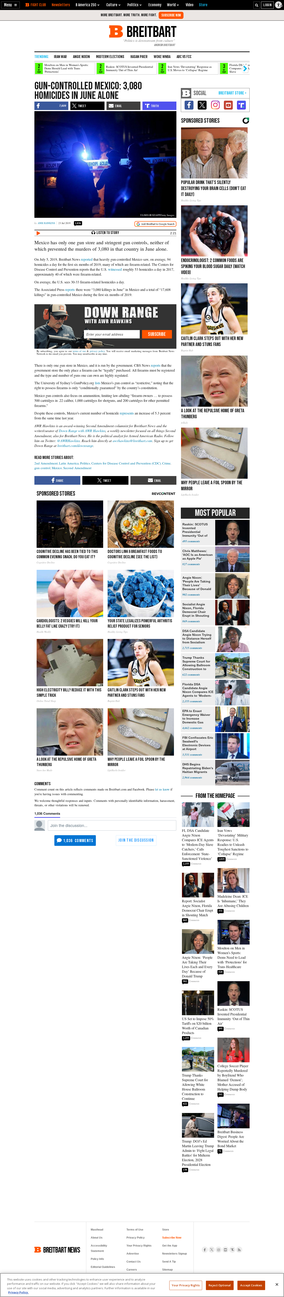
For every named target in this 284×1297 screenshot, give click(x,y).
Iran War (60, 56)
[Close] (277, 1284)
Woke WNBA (162, 56)
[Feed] (239, 1250)
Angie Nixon (81, 56)
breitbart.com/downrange (75, 445)
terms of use (79, 351)
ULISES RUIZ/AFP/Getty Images (157, 215)
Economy (154, 5)
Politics (85, 463)
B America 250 (86, 5)
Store (165, 1229)
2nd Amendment (46, 463)
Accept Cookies (251, 1285)
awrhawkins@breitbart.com (132, 440)
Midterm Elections (110, 56)
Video (189, 5)
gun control (42, 468)
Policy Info (97, 1259)
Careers (131, 1269)
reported (87, 259)
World (171, 5)
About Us (97, 1237)
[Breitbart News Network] (186, 93)
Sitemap (167, 1269)
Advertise (132, 1253)
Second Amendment (77, 468)
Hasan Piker (139, 56)
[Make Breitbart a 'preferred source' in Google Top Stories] (155, 224)
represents (127, 413)
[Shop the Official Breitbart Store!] (233, 93)
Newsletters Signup (174, 1253)
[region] (142, 1285)
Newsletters (61, 5)
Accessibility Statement (99, 1248)
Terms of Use (134, 1229)
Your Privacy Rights (185, 1285)
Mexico (57, 468)
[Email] (112, 334)
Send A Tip (169, 1261)
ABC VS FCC (184, 56)
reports (70, 289)
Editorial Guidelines (103, 1267)
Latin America (69, 463)
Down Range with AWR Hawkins (82, 430)
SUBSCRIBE (157, 334)
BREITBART (150, 31)
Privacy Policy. (18, 1292)
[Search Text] (256, 5)
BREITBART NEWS (61, 1250)
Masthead (97, 1229)
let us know (162, 789)
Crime (166, 463)
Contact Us (133, 1261)
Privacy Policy (135, 1237)
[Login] (267, 5)
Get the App (169, 1245)
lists (97, 382)
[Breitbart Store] (203, 5)
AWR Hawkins (46, 223)
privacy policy (97, 351)
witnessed (115, 269)
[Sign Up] (171, 15)
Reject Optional (220, 1285)
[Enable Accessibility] (279, 4)
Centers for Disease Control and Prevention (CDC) (126, 463)
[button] (10, 5)
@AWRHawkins (68, 440)
